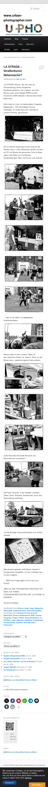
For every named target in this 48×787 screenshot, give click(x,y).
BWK (33, 615)
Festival (39, 615)
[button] (6, 700)
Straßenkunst (38, 620)
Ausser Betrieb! (10, 667)
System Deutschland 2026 (14, 655)
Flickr (20, 44)
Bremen (20, 608)
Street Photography (34, 610)
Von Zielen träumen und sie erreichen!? (20, 661)
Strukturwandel (9, 622)
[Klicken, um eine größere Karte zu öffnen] (20, 680)
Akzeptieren (9, 782)
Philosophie (8, 610)
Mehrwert (20, 620)
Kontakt (7, 49)
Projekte (25, 39)
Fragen (14, 618)
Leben (32, 608)
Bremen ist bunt (24, 613)
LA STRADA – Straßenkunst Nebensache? (13, 71)
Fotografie (7, 618)
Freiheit (21, 618)
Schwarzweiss (9, 44)
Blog (16, 39)
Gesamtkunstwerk (32, 618)
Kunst (26, 608)
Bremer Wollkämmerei (21, 615)
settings (28, 778)
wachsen (19, 622)
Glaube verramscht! (12, 658)
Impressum (26, 49)
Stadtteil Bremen (19, 610)
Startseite (7, 39)
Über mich (30, 44)
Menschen (39, 608)
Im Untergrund (10, 669)
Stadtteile (28, 620)
